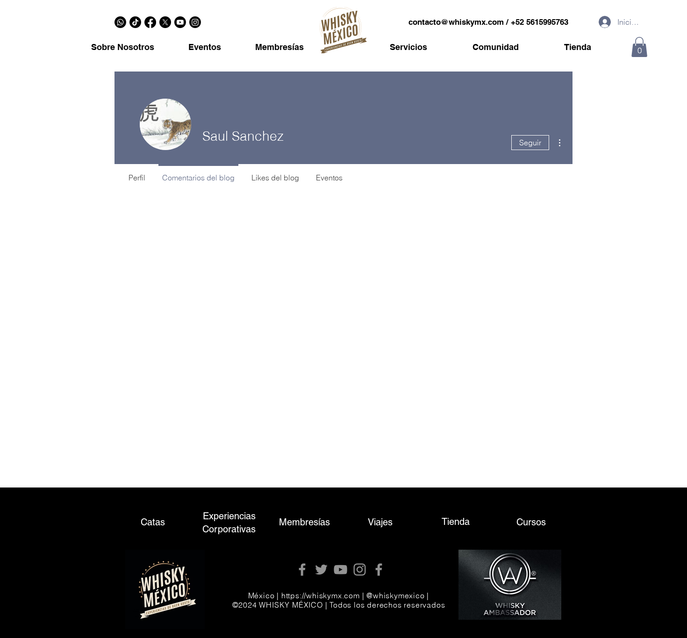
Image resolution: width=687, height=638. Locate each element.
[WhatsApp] (120, 22)
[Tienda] (455, 523)
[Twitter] (321, 569)
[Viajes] (380, 523)
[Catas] (153, 523)
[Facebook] (150, 22)
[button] (639, 47)
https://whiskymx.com (320, 595)
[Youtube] (180, 22)
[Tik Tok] (135, 22)
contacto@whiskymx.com (456, 22)
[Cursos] (531, 523)
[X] (165, 22)
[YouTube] (340, 569)
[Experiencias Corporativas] (229, 522)
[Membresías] (304, 523)
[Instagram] (195, 22)
